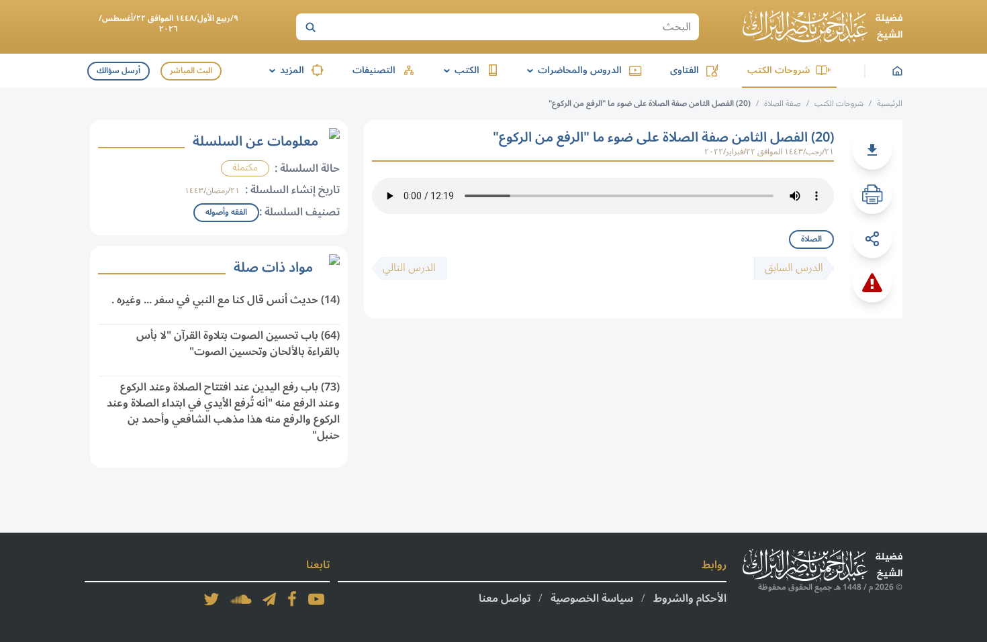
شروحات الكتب (778, 70)
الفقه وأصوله (226, 212)
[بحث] (310, 26)
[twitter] (211, 599)
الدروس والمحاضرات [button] (572, 70)
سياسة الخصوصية (592, 598)
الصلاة (811, 239)
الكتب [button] (459, 70)
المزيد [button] (284, 70)
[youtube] (316, 599)
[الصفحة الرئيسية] (822, 27)
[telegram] (269, 599)
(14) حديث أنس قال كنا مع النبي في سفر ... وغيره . (225, 300)
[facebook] (292, 599)
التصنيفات (373, 70)
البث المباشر (191, 70)
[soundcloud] (241, 599)
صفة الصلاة (782, 103)
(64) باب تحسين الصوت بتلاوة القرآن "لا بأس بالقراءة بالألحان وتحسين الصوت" (238, 343)
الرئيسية (889, 103)
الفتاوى (684, 70)
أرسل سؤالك (118, 70)
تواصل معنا (504, 598)
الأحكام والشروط (689, 598)
